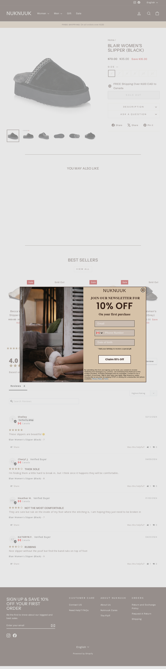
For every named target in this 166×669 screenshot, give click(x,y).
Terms (106, 379)
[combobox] (99, 333)
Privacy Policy (97, 379)
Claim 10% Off (114, 359)
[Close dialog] (143, 290)
